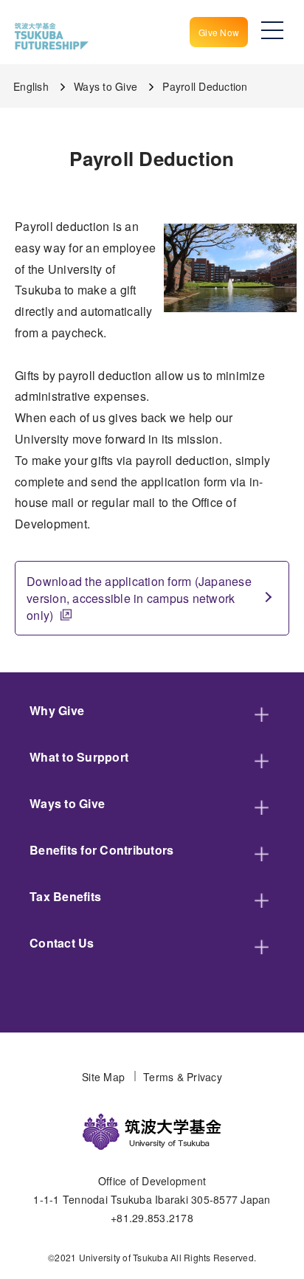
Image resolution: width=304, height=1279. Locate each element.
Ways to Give (105, 86)
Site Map (103, 1076)
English (31, 86)
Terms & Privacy (182, 1076)
